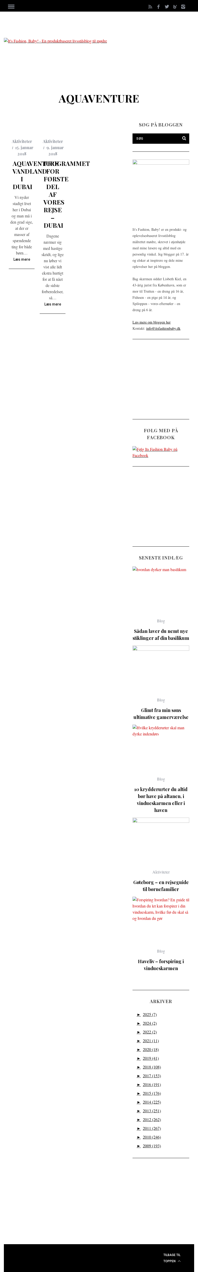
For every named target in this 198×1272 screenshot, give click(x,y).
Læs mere (21, 259)
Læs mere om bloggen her (152, 322)
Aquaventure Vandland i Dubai (36, 175)
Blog (161, 620)
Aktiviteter (22, 141)
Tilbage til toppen (171, 1258)
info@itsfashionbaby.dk (163, 328)
